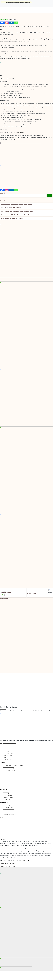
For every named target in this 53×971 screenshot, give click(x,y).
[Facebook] (2, 23)
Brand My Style (26, 860)
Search (2, 193)
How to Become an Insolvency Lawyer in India (11, 207)
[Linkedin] (11, 23)
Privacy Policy (3, 863)
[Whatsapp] (16, 23)
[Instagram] (7, 23)
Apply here (18, 132)
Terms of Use (11, 863)
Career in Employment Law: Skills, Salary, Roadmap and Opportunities (17, 211)
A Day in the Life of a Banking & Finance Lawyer (12, 218)
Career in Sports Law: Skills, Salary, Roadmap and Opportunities (15, 214)
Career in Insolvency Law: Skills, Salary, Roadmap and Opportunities (16, 204)
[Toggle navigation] (1, 12)
